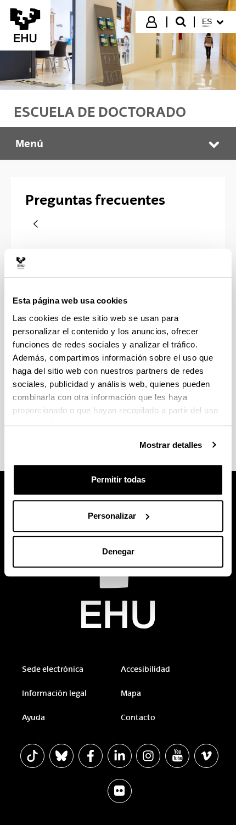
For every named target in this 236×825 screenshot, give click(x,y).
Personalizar (112, 515)
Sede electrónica (52, 669)
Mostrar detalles (171, 445)
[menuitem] (214, 22)
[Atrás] (35, 224)
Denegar (118, 551)
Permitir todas (118, 479)
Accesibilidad (145, 669)
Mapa (131, 693)
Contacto (138, 717)
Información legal (54, 693)
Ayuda (33, 717)
